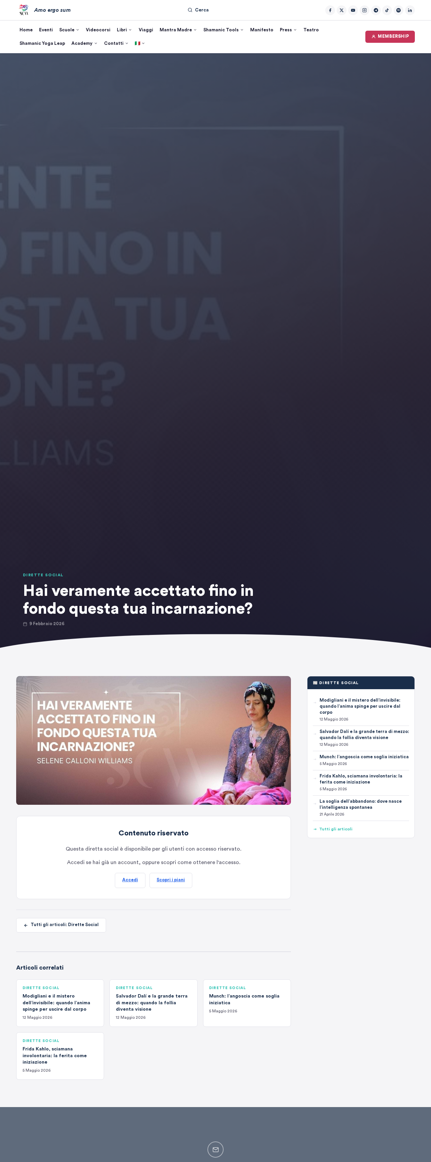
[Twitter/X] (341, 10)
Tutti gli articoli (336, 829)
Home (26, 30)
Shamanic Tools (221, 30)
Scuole (66, 30)
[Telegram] (376, 10)
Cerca (202, 10)
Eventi (46, 30)
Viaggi (146, 30)
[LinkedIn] (410, 10)
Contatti (114, 43)
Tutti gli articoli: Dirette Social (65, 925)
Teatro (311, 30)
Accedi (130, 880)
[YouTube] (353, 10)
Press (286, 30)
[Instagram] (364, 10)
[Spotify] (398, 10)
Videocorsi (98, 30)
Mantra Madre (176, 30)
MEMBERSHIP (393, 36)
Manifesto (261, 30)
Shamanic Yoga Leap (42, 43)
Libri (122, 30)
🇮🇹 (137, 43)
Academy (82, 43)
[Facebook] (330, 10)
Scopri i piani (171, 880)
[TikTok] (387, 10)
